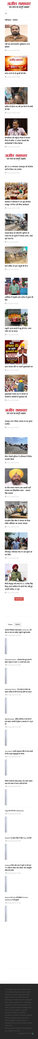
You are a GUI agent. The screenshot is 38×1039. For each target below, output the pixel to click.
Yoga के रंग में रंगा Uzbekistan (14, 811)
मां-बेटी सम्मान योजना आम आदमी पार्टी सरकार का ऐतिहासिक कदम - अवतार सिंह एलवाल (18, 490)
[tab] (10, 624)
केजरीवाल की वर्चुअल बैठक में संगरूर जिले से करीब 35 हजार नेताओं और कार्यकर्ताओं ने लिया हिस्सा (17, 140)
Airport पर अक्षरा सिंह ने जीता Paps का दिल (18, 838)
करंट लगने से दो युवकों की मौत (15, 73)
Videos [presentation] (10, 624)
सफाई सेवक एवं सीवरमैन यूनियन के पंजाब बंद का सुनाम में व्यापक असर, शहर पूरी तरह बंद (19, 236)
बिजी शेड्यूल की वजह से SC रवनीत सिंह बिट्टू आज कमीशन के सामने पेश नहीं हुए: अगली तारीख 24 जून (19, 586)
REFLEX (29, 1033)
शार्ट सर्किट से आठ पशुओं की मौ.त (17, 266)
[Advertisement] (19, 943)
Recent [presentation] (18, 624)
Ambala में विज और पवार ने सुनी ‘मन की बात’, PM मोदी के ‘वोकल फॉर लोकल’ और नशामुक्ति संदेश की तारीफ (18, 868)
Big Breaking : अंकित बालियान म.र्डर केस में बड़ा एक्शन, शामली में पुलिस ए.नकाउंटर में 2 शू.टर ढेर (19, 721)
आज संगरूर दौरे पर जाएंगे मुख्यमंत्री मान (19, 367)
